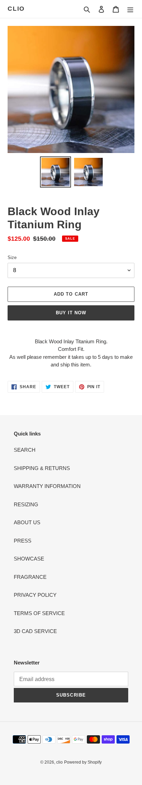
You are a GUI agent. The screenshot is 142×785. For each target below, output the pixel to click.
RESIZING (26, 504)
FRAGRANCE (30, 577)
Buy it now (71, 312)
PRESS (22, 541)
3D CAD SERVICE (35, 631)
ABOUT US (27, 522)
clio (16, 8)
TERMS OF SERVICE (39, 613)
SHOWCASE (29, 559)
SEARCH (25, 450)
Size (12, 257)
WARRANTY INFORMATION (47, 486)
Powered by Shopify (83, 762)
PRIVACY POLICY (35, 595)
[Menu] (130, 9)
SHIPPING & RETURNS (42, 468)
